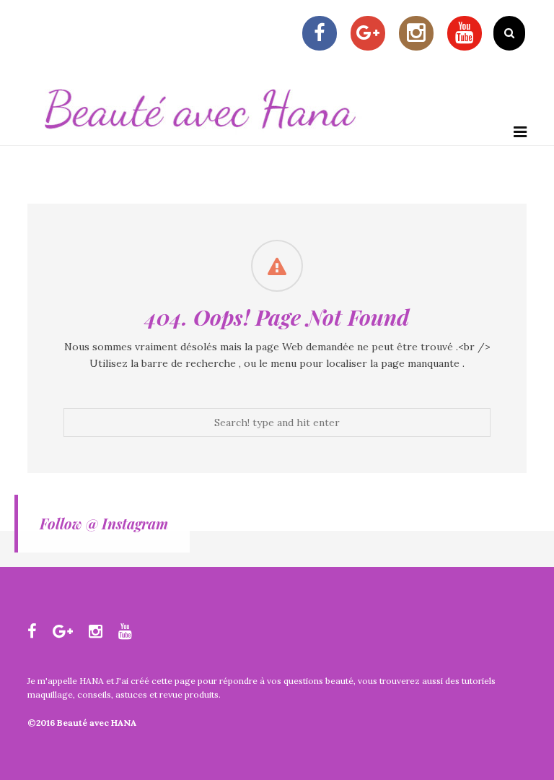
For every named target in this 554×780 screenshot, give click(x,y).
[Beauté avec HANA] (200, 137)
